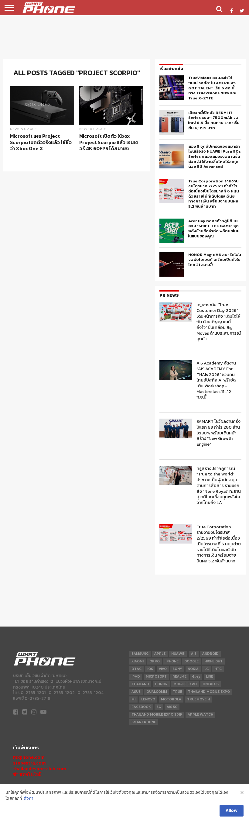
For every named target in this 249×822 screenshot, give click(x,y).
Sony (177, 669)
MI (133, 699)
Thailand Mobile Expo (209, 692)
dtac (136, 669)
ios (150, 669)
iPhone (172, 661)
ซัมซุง (196, 677)
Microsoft (156, 677)
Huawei (178, 654)
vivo (163, 669)
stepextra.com (29, 763)
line (209, 677)
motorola (171, 699)
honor (161, 684)
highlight (213, 661)
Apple (159, 654)
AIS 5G (172, 707)
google (191, 661)
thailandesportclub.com (39, 769)
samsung (139, 654)
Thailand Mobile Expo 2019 (156, 715)
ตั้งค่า (28, 799)
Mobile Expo (185, 684)
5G (159, 707)
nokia (193, 669)
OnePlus (211, 684)
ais (193, 654)
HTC (218, 669)
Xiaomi (137, 661)
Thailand (140, 684)
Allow (231, 810)
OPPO (154, 661)
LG (206, 669)
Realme (179, 677)
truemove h (198, 699)
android (210, 654)
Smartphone (143, 722)
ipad (135, 677)
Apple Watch (200, 715)
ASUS (136, 692)
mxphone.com (29, 757)
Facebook (141, 707)
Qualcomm (156, 692)
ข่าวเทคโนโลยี (27, 774)
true (177, 692)
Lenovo (148, 699)
